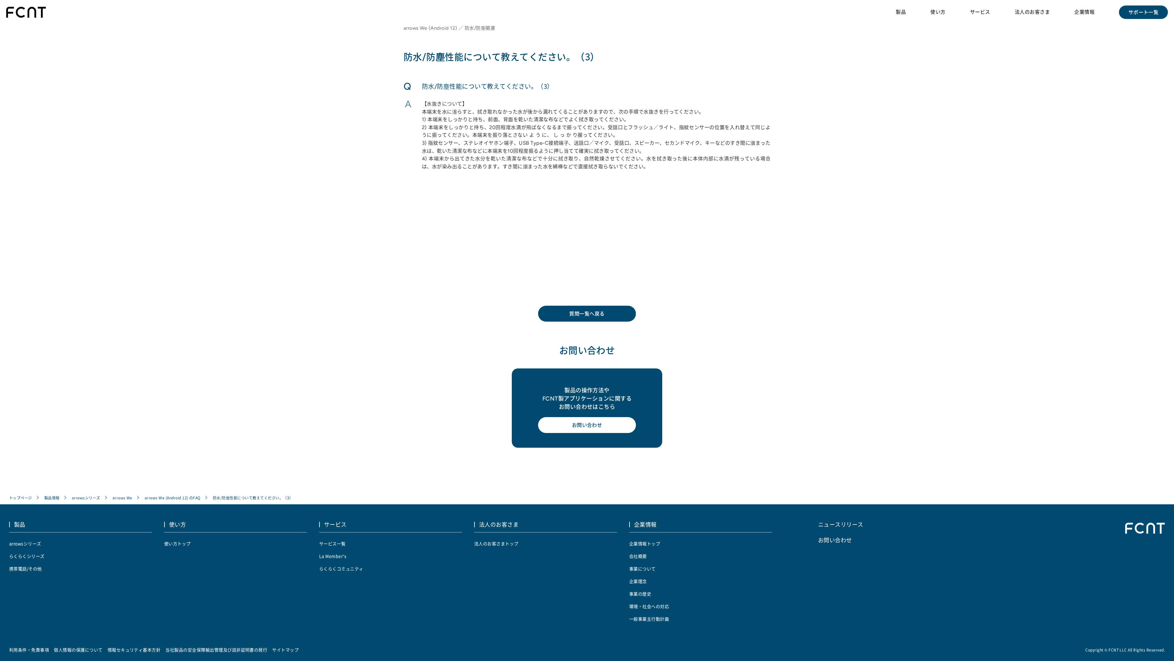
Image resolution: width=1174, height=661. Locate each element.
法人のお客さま (1032, 12)
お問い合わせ (587, 425)
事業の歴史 (640, 594)
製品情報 (52, 497)
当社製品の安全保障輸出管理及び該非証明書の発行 (216, 650)
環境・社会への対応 (649, 606)
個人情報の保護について (78, 650)
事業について (642, 569)
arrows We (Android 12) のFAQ (173, 497)
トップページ (20, 497)
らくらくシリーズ (27, 556)
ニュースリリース (840, 524)
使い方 (937, 12)
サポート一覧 (1143, 12)
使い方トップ (177, 543)
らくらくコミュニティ (341, 569)
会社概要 (638, 556)
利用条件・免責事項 (29, 650)
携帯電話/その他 (25, 569)
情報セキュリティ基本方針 (134, 650)
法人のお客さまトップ (496, 543)
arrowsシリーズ (86, 497)
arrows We (122, 497)
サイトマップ (285, 650)
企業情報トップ (644, 543)
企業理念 (638, 581)
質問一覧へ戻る (586, 314)
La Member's (332, 556)
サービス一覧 (332, 543)
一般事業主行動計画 (649, 619)
